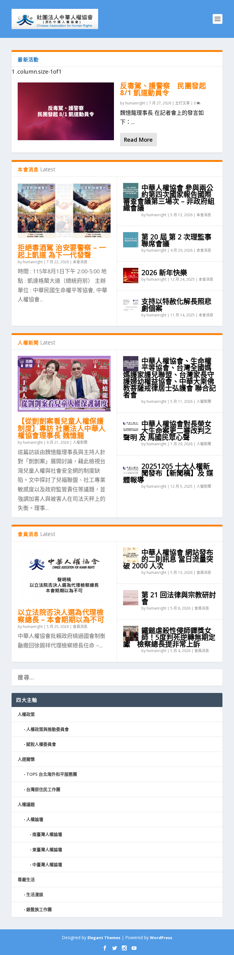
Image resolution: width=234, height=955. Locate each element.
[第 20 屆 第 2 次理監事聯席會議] (130, 239)
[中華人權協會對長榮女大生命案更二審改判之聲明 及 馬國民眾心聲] (130, 426)
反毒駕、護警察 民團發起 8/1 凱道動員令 (163, 89)
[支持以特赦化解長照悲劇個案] (130, 304)
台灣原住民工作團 (43, 789)
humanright (135, 103)
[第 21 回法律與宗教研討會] (130, 597)
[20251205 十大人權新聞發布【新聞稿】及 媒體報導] (130, 469)
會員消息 (80, 626)
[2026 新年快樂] (130, 275)
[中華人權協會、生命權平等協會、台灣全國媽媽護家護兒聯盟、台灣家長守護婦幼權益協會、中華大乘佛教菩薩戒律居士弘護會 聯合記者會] (130, 363)
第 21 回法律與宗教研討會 (178, 598)
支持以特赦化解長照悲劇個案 (176, 304)
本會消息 (80, 261)
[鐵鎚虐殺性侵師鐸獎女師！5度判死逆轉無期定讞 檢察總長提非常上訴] (130, 633)
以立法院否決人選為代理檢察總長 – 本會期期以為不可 (61, 615)
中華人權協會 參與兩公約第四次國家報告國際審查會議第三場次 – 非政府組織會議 (168, 198)
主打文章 (182, 103)
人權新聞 (80, 442)
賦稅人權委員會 (41, 744)
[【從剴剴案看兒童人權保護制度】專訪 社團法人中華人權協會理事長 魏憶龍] (64, 384)
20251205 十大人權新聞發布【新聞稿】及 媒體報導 (168, 472)
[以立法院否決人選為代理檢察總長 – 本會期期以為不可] (64, 575)
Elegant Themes (103, 937)
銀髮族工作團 (39, 909)
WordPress (161, 937)
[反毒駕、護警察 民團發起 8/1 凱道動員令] (66, 111)
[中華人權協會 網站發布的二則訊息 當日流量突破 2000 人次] (130, 555)
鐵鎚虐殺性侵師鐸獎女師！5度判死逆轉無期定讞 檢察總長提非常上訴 (169, 637)
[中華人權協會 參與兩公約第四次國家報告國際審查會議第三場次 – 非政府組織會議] (130, 190)
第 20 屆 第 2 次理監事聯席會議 (176, 240)
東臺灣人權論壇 (47, 849)
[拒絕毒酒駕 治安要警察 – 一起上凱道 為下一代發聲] (64, 211)
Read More (138, 139)
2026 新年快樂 (164, 272)
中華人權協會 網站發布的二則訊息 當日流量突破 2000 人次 (168, 558)
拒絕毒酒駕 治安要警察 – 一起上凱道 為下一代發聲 (62, 251)
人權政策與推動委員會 (47, 729)
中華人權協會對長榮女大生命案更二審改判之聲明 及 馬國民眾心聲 (167, 430)
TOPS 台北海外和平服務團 (51, 774)
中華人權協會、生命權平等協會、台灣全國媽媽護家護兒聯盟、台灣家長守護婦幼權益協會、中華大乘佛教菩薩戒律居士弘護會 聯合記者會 (169, 377)
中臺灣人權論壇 (47, 864)
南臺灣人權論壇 (47, 834)
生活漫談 (34, 894)
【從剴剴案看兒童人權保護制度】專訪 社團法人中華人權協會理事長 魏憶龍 (62, 428)
